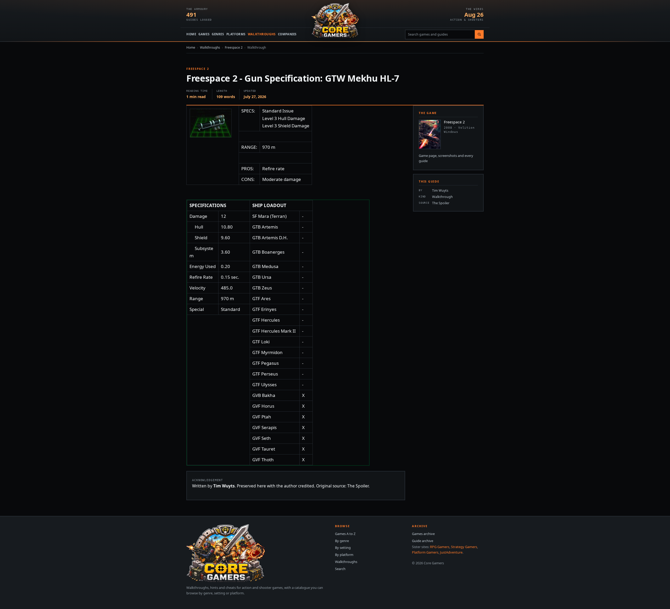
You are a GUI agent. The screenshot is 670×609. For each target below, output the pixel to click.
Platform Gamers (425, 552)
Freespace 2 (234, 47)
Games (203, 34)
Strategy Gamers (464, 546)
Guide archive (422, 540)
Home (191, 34)
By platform (344, 554)
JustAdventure (451, 552)
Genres (218, 34)
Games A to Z (345, 533)
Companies (287, 34)
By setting (343, 547)
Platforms (235, 34)
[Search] (479, 34)
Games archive (423, 533)
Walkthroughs (262, 34)
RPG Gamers (439, 546)
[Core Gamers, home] (335, 20)
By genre (342, 540)
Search (340, 568)
